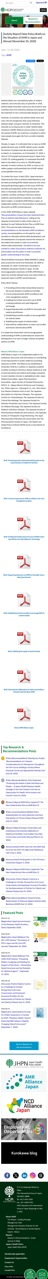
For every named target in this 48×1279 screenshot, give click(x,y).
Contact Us (9, 1262)
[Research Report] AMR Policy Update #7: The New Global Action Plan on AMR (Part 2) (24, 803)
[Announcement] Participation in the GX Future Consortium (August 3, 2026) (25, 861)
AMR (8, 55)
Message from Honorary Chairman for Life (23, 1226)
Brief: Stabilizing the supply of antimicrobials (24, 651)
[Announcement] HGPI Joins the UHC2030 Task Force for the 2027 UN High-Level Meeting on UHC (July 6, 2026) (25, 850)
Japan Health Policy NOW (17, 1247)
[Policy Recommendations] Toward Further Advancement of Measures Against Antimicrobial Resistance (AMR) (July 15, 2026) (26, 901)
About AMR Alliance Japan (24, 728)
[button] (43, 10)
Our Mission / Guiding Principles (19, 1220)
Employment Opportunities (16, 1258)
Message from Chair (15, 1223)
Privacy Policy (9, 1266)
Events (33, 1238)
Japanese (40, 3)
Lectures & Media (14, 1241)
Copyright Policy (10, 1270)
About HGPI (11, 1217)
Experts (10, 1232)
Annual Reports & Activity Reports (27, 1229)
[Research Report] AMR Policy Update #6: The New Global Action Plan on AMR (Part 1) (24, 870)
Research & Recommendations (19, 1238)
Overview (11, 1229)
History (16, 1232)
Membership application (15, 1254)
